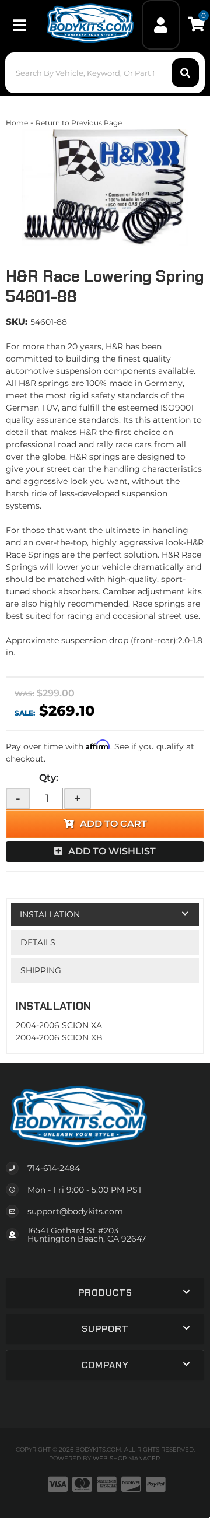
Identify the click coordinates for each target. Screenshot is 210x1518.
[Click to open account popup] (161, 25)
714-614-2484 (53, 1168)
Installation (50, 914)
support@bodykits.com (75, 1211)
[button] (105, 72)
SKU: (16, 321)
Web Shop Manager (126, 1458)
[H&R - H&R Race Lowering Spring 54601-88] (105, 187)
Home (17, 122)
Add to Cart (113, 823)
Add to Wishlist (112, 851)
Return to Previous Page (79, 122)
